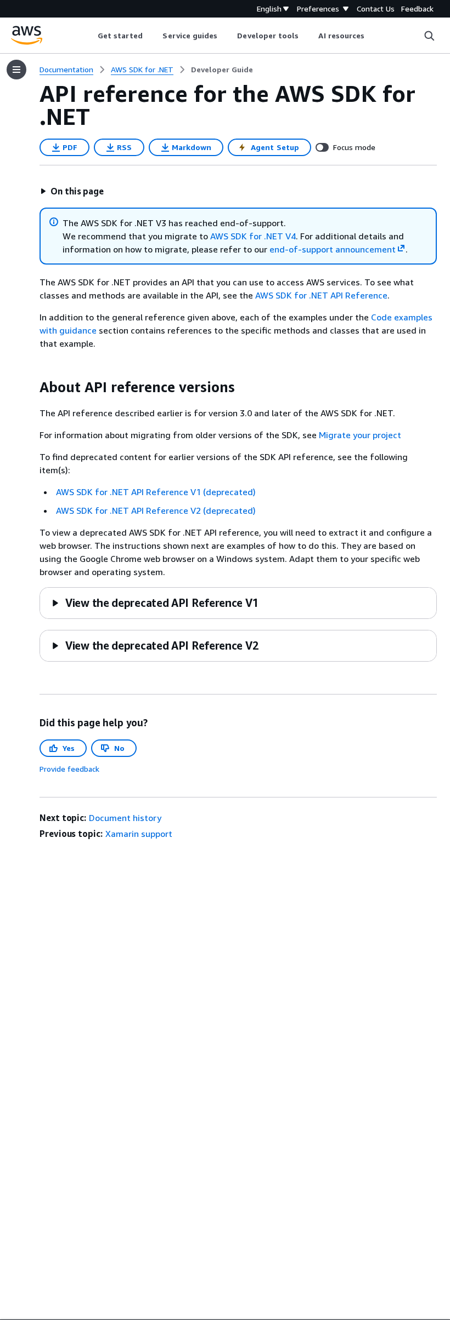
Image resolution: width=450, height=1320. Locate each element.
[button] (72, 191)
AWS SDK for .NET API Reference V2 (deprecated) (156, 510)
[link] (222, 69)
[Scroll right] (373, 35)
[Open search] (429, 36)
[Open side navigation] (16, 69)
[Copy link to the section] (30, 387)
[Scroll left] (89, 35)
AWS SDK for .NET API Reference (321, 295)
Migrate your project (360, 434)
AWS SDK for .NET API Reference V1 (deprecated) (156, 491)
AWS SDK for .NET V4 (253, 236)
